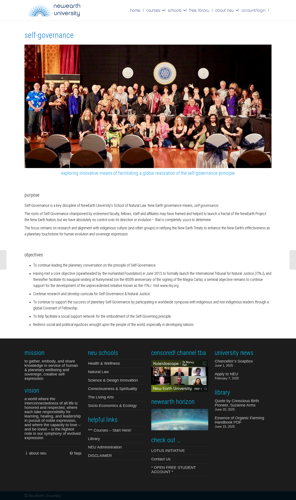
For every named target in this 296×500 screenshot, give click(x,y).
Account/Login (253, 10)
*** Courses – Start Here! (109, 430)
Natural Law (98, 372)
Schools (175, 10)
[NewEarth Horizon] (179, 419)
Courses (153, 10)
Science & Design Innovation (113, 380)
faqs (77, 453)
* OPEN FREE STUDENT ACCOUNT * (173, 469)
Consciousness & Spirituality (112, 389)
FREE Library (199, 10)
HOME (135, 10)
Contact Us (161, 459)
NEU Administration (105, 447)
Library (94, 439)
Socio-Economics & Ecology (112, 405)
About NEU (225, 10)
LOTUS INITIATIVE (168, 450)
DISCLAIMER (100, 455)
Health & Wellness (104, 363)
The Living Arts (101, 397)
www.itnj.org (169, 285)
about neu (37, 453)
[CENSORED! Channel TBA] (179, 375)
